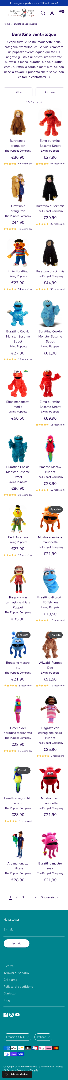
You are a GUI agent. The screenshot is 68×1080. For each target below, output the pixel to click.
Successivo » (50, 897)
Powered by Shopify (27, 1070)
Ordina (50, 92)
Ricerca (8, 966)
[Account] (51, 12)
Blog (6, 1000)
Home (6, 23)
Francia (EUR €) (15, 1037)
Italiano (41, 1037)
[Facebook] (5, 1015)
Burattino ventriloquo (25, 23)
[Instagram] (11, 1015)
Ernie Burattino (17, 271)
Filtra (18, 92)
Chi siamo (10, 980)
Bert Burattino (18, 537)
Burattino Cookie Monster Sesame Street (18, 336)
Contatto (9, 993)
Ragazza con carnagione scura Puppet (50, 733)
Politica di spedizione (18, 987)
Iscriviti (16, 943)
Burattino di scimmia (50, 206)
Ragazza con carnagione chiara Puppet (18, 602)
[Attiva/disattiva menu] (4, 12)
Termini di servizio (16, 973)
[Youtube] (17, 1015)
